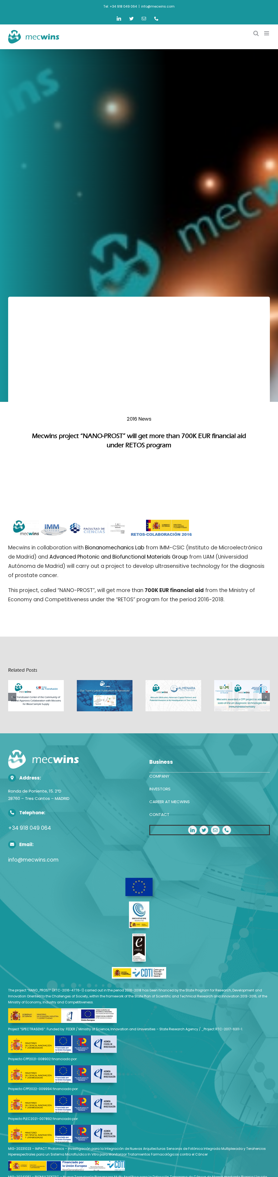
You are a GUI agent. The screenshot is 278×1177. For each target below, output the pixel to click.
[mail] (215, 830)
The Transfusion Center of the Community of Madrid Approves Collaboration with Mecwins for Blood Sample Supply (36, 696)
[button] (12, 697)
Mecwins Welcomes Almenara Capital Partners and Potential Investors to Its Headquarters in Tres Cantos (173, 696)
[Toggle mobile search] (256, 33)
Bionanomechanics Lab (114, 547)
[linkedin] (192, 830)
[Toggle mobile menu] (267, 33)
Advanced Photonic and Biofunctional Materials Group (118, 557)
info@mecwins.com (158, 6)
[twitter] (204, 830)
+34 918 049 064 (29, 828)
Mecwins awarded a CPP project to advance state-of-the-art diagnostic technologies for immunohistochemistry (242, 696)
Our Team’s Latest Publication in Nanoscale (105, 696)
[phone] (226, 830)
